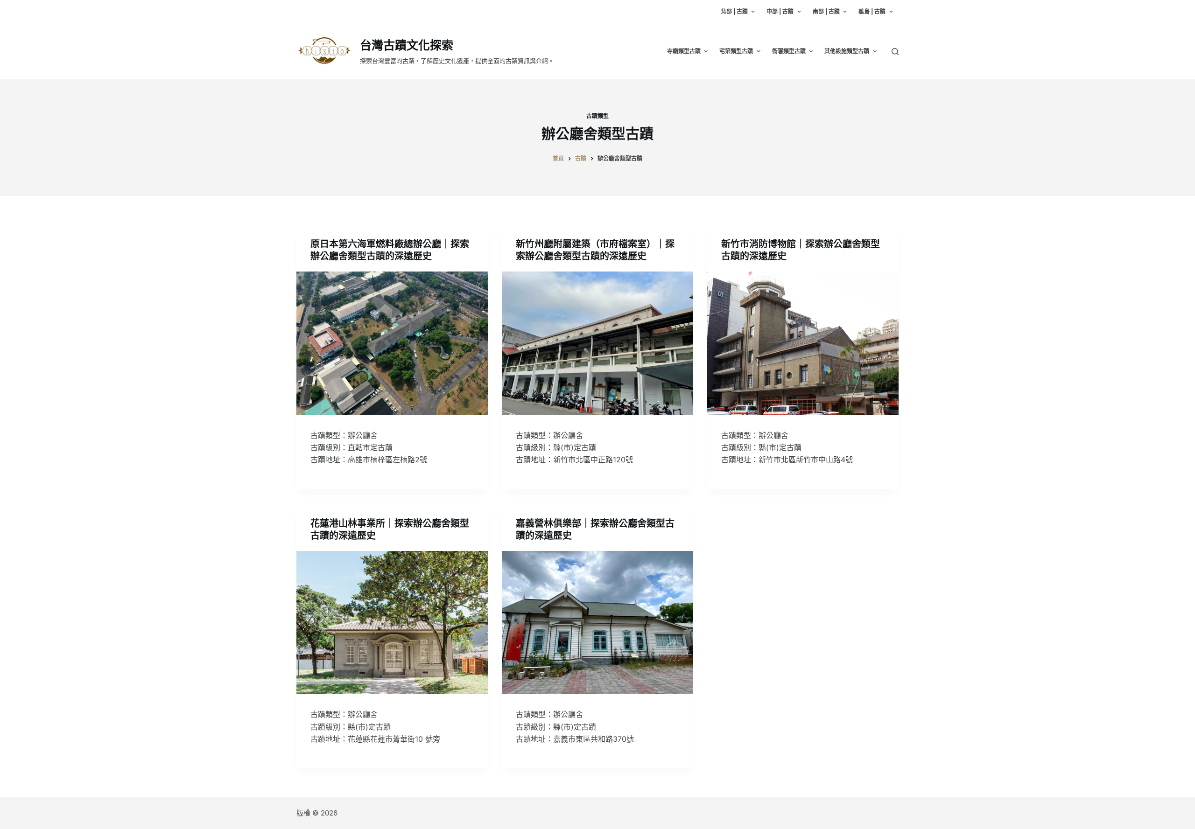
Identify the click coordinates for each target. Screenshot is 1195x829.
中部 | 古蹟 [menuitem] (780, 11)
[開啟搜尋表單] (895, 51)
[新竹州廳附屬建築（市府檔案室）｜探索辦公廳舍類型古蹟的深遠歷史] (597, 343)
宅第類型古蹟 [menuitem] (736, 51)
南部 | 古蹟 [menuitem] (826, 11)
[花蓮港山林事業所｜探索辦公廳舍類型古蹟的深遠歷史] (392, 623)
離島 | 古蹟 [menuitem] (872, 11)
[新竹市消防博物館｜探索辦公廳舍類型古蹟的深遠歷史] (803, 343)
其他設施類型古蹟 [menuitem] (846, 51)
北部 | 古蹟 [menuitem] (734, 11)
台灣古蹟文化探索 (406, 45)
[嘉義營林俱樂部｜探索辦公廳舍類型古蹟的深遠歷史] (597, 623)
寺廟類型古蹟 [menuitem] (684, 51)
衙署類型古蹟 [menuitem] (789, 51)
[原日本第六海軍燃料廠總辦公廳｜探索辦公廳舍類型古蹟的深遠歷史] (392, 343)
